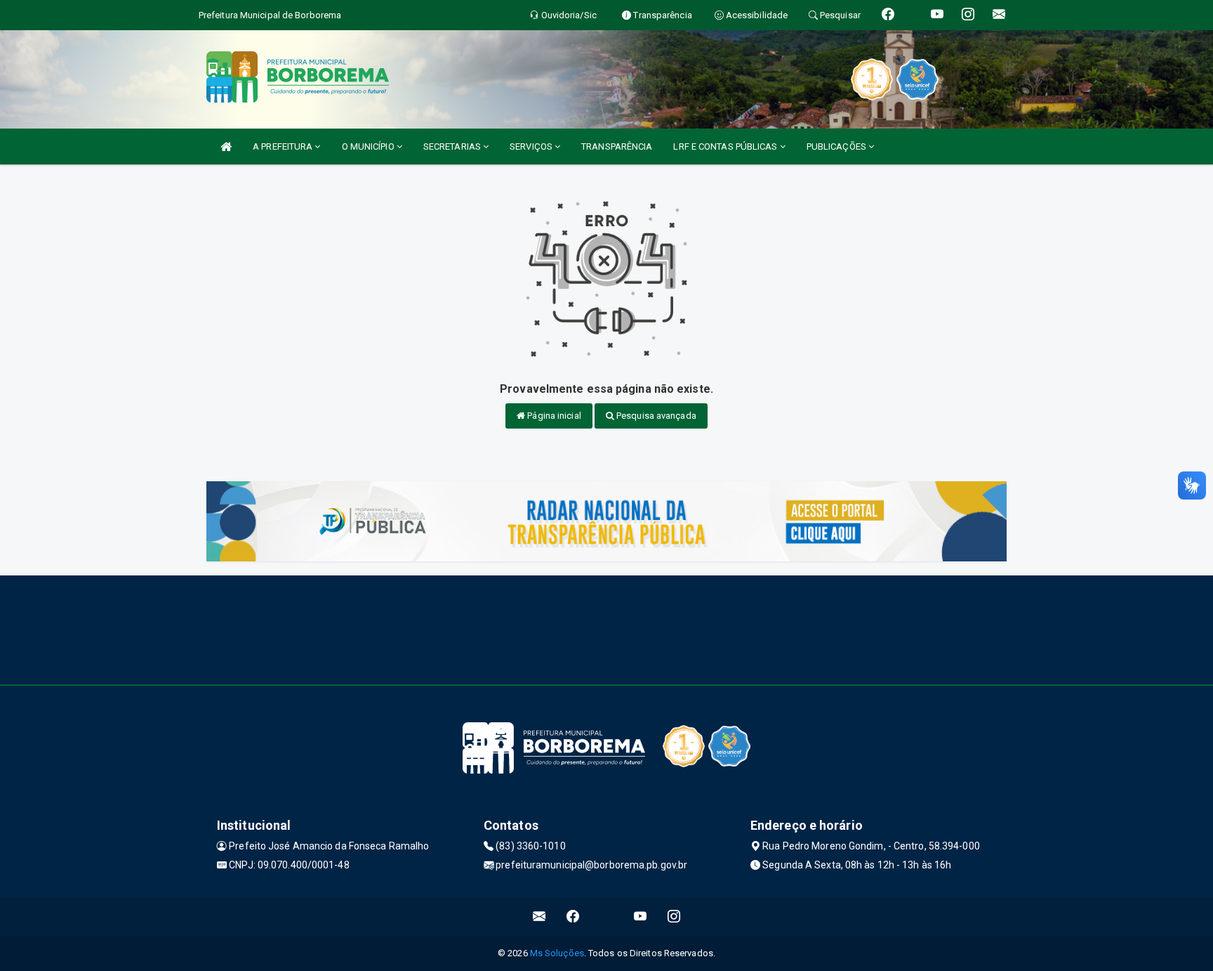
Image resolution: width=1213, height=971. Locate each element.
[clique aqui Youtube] (640, 916)
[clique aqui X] (607, 916)
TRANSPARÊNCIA (616, 146)
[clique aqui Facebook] (573, 916)
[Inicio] (226, 146)
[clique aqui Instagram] (674, 916)
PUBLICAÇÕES (837, 146)
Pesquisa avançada (655, 415)
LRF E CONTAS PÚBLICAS (726, 146)
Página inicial (553, 415)
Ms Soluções (557, 953)
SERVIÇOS (532, 146)
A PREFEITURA (283, 146)
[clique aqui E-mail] (539, 916)
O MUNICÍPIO (369, 146)
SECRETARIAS (453, 146)
